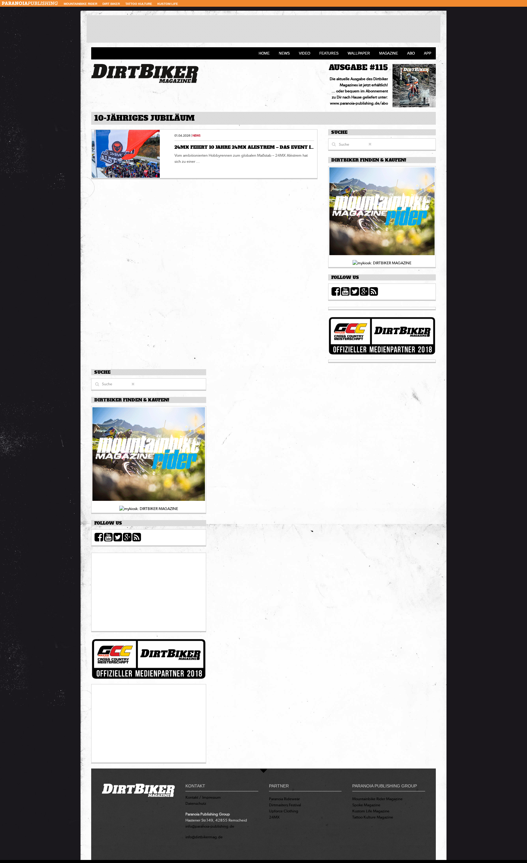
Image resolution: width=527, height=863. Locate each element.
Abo (411, 53)
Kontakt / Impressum (203, 797)
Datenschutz (195, 803)
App (427, 53)
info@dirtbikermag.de (204, 837)
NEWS (196, 135)
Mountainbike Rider (80, 3)
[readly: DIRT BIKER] (382, 213)
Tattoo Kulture (138, 3)
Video (304, 53)
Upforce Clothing (283, 811)
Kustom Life (167, 3)
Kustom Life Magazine (370, 811)
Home (264, 53)
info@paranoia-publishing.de (209, 826)
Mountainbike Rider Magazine (377, 799)
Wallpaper (359, 53)
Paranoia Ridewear (284, 799)
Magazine (388, 53)
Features (329, 53)
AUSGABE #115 (358, 67)
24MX (274, 817)
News (284, 53)
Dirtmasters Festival (285, 805)
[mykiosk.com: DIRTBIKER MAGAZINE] (382, 262)
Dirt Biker (111, 3)
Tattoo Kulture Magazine (372, 817)
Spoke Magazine (366, 805)
